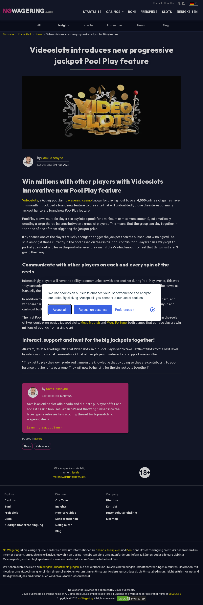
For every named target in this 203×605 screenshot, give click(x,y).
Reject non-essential (93, 309)
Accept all (60, 309)
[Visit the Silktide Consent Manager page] (152, 309)
